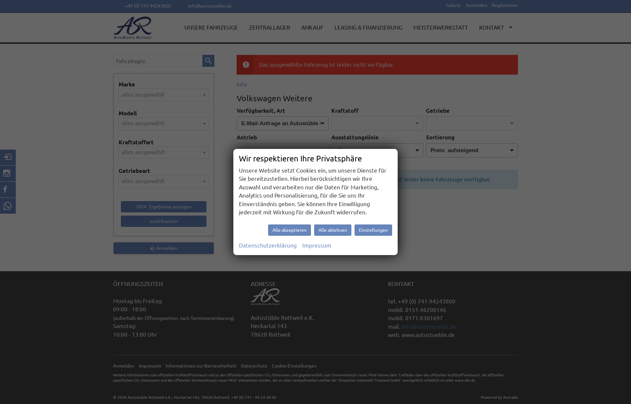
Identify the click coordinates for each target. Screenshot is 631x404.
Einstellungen (373, 230)
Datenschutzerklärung (268, 245)
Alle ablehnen (332, 230)
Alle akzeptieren (289, 230)
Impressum (316, 245)
